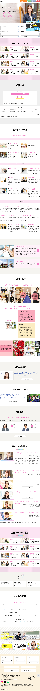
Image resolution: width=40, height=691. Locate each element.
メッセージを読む (27, 477)
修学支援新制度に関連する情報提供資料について (28, 685)
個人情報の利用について (18, 684)
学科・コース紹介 (4, 657)
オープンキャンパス (24, 1)
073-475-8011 (32, 677)
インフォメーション (31, 660)
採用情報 (2, 686)
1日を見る (27, 379)
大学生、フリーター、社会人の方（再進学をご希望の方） (27, 670)
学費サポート (30, 657)
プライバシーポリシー (12, 684)
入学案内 (3, 660)
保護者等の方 (28, 667)
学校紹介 (16, 660)
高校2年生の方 (11, 667)
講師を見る (20, 436)
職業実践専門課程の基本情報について (6, 685)
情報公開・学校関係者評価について (17, 685)
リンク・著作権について (4, 684)
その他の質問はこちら (20, 619)
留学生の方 (11, 670)
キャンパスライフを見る (13, 401)
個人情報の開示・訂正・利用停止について (28, 684)
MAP (15, 679)
